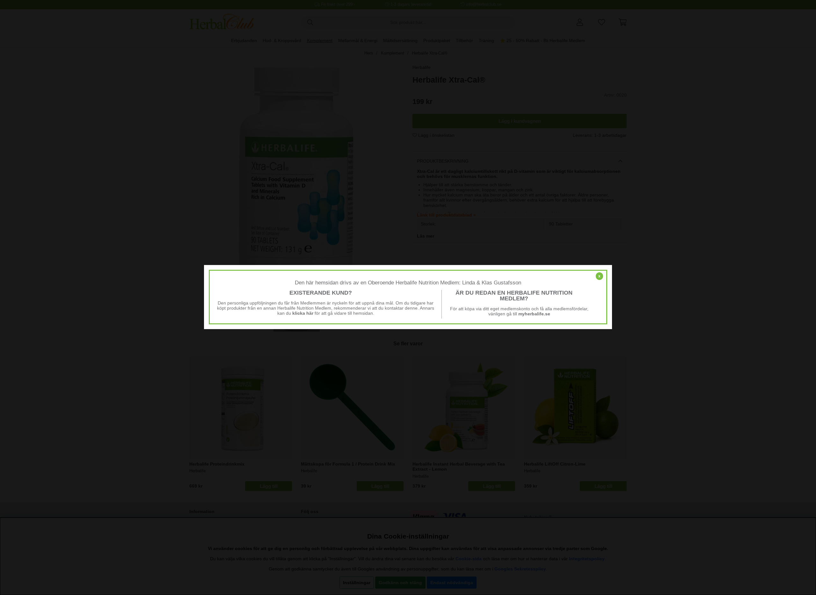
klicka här (302, 313)
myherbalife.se (534, 313)
